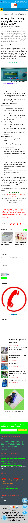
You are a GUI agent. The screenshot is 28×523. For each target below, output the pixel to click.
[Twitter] (10, 223)
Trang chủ (13, 13)
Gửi (4, 278)
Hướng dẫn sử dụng (21, 13)
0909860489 (24, 1)
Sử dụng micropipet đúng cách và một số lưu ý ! (17, 356)
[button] (3, 1)
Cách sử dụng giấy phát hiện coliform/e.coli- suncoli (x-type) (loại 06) (17, 373)
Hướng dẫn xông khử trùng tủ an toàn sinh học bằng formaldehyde (17, 341)
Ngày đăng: (3, 26)
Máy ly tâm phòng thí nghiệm (11, 209)
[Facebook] (7, 223)
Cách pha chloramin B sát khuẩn (18, 380)
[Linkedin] (14, 223)
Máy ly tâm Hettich (17, 216)
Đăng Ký (22, 430)
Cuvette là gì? (13, 363)
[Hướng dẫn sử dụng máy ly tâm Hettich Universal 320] (14, 5)
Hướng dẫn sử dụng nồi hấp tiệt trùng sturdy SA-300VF (18, 348)
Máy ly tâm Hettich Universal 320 (13, 214)
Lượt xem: (17, 26)
